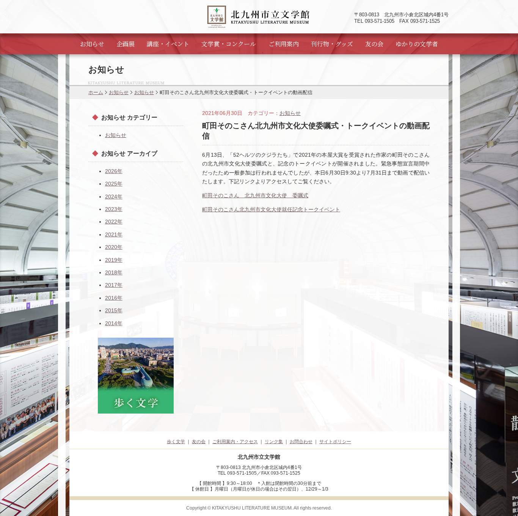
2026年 (113, 171)
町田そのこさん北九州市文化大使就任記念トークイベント (271, 209)
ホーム (95, 92)
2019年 (113, 260)
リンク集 (274, 441)
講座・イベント (168, 43)
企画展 (125, 43)
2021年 (113, 234)
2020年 (113, 247)
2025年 (113, 184)
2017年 (113, 285)
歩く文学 (176, 441)
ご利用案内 (283, 43)
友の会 (374, 43)
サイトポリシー (335, 441)
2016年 (113, 298)
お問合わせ (301, 441)
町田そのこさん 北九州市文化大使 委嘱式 (255, 195)
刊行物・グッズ (332, 43)
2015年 (113, 310)
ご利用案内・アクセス (235, 441)
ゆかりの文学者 (417, 43)
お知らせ (92, 43)
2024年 (113, 197)
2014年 (113, 323)
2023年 (113, 209)
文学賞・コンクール (228, 43)
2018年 (113, 272)
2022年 (113, 222)
